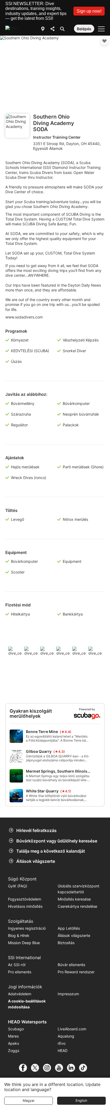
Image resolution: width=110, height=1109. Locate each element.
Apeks (13, 1043)
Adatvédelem (19, 994)
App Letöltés (69, 928)
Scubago (16, 1029)
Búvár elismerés (71, 964)
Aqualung (66, 1036)
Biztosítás (66, 942)
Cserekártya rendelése (77, 906)
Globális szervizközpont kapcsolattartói (78, 889)
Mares (13, 1036)
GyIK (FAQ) (17, 886)
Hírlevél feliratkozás (36, 830)
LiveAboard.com (72, 1029)
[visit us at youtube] (61, 1068)
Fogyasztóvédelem (24, 899)
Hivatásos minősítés (25, 906)
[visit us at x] (37, 1068)
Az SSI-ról (16, 964)
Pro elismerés (19, 972)
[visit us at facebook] (25, 1068)
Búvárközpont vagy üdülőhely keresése (56, 841)
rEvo (61, 1043)
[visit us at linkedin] (73, 1068)
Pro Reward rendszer (76, 972)
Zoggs (13, 1050)
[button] (89, 11)
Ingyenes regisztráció (27, 928)
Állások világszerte (35, 861)
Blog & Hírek (18, 935)
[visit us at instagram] (49, 1068)
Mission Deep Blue (24, 942)
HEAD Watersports (27, 1021)
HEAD (63, 1050)
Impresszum (68, 994)
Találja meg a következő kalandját (50, 851)
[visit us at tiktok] (85, 1068)
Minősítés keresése (74, 899)
